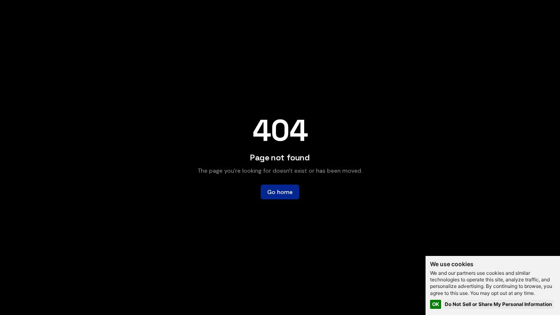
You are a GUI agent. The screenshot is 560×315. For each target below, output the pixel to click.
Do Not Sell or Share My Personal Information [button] (498, 304)
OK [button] (435, 304)
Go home (280, 192)
